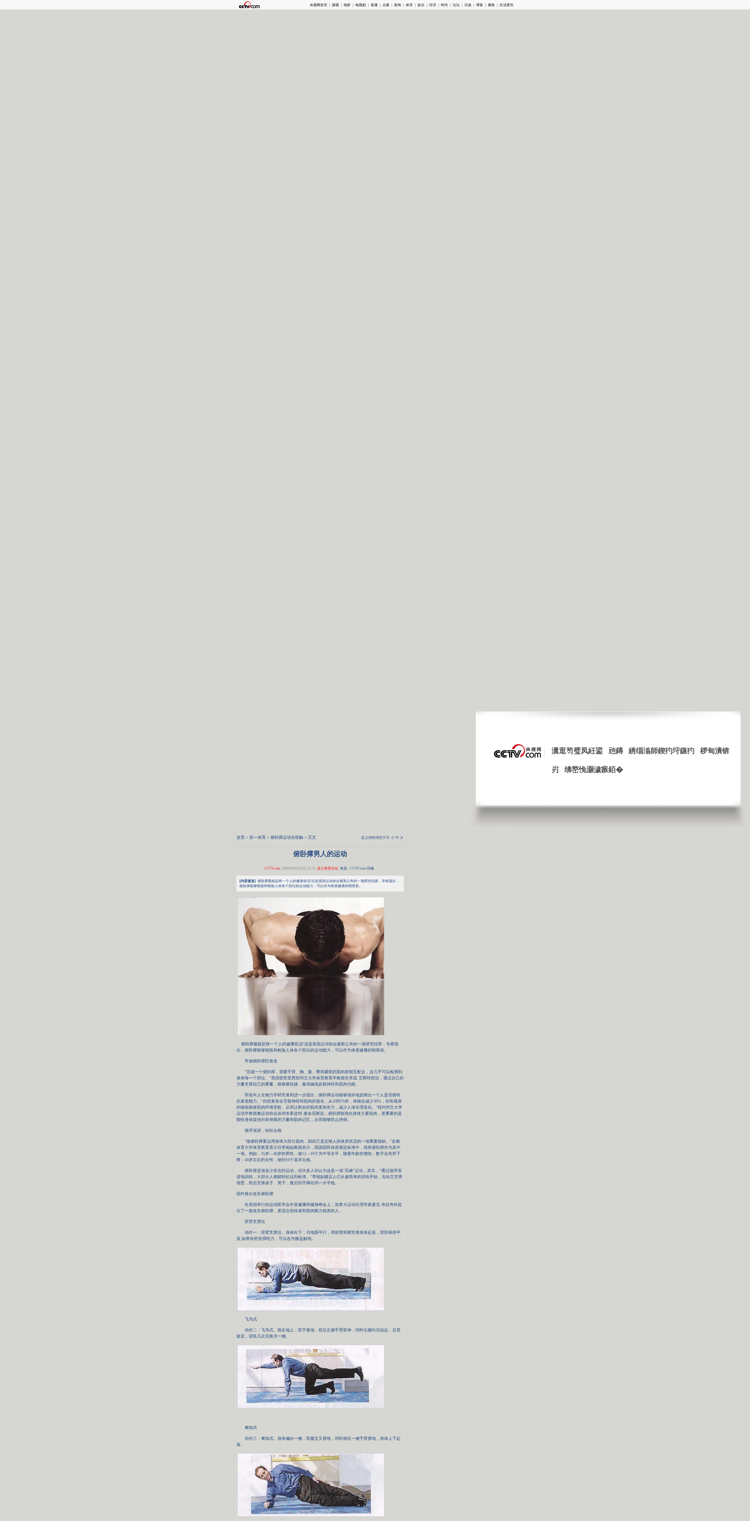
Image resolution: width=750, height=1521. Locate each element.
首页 (240, 837)
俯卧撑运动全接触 (286, 837)
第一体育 (257, 837)
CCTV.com (272, 868)
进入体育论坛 (327, 868)
